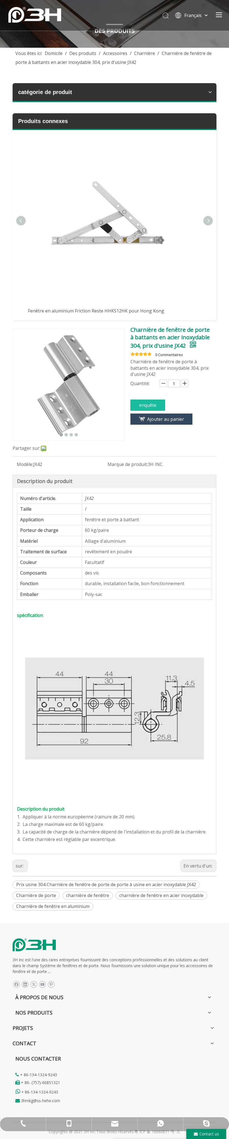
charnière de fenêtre (87, 895)
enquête (147, 405)
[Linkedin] (25, 984)
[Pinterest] (50, 984)
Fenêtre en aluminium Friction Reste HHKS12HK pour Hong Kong (96, 311)
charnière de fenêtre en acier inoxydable (161, 895)
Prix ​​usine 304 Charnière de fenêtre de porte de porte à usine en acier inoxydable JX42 (106, 884)
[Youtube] (42, 984)
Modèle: (25, 464)
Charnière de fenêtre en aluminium (53, 906)
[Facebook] (16, 984)
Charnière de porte (36, 895)
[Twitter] (33, 984)
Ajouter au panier (165, 419)
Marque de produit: (128, 464)
